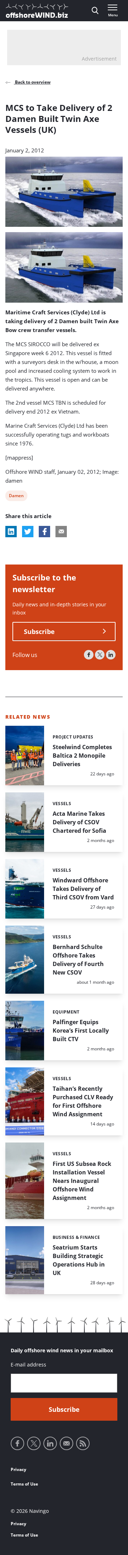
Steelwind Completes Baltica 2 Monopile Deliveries (82, 755)
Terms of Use (24, 1484)
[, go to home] (37, 11)
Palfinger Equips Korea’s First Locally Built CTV (81, 1030)
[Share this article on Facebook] (44, 531)
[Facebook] (89, 654)
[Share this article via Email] (61, 531)
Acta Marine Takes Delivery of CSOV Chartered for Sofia (79, 822)
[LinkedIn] (111, 654)
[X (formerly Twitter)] (100, 654)
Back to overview (32, 82)
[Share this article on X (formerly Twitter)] (27, 531)
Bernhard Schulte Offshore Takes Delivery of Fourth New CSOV (78, 959)
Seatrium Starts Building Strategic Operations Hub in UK (79, 1260)
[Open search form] (95, 10)
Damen (16, 496)
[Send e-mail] (66, 1443)
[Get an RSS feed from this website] (83, 1443)
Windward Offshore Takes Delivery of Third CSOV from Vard (83, 888)
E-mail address (28, 1364)
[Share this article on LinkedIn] (11, 531)
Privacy (18, 1469)
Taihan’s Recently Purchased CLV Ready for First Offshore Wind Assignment (83, 1101)
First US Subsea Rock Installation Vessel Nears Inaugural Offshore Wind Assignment (82, 1181)
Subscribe (39, 631)
